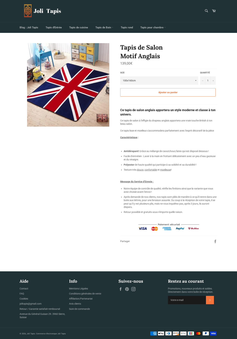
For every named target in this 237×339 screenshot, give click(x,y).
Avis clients (75, 303)
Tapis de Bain (103, 27)
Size (122, 72)
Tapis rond (127, 27)
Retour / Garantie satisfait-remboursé (40, 309)
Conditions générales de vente (85, 293)
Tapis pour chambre (152, 27)
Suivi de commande (79, 309)
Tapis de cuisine (78, 27)
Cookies (24, 298)
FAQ (22, 293)
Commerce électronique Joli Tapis (51, 334)
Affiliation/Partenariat (81, 298)
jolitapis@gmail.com (30, 303)
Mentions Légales (78, 288)
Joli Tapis (31, 334)
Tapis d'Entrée (54, 27)
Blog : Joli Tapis (29, 27)
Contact (24, 288)
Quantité (205, 72)
